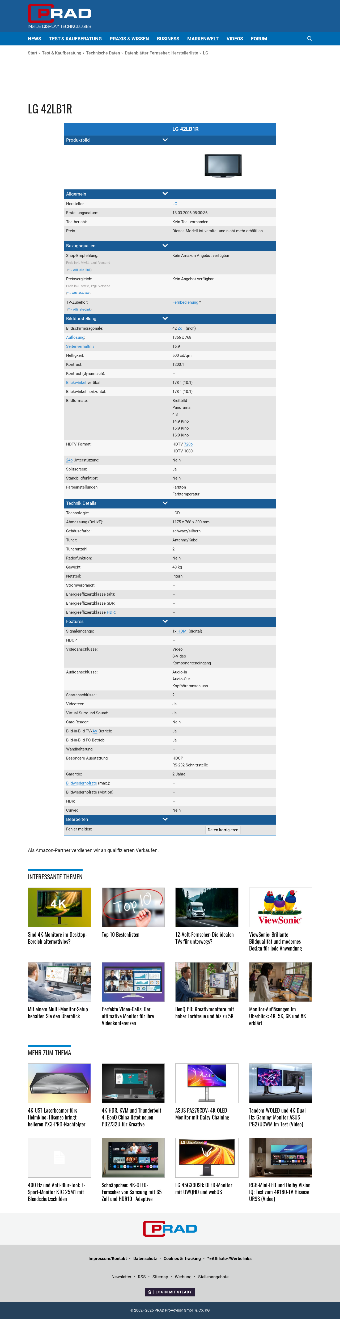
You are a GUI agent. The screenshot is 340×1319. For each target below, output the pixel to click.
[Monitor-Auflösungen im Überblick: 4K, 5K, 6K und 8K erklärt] (280, 982)
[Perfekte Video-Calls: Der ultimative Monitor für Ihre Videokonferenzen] (133, 982)
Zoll (181, 328)
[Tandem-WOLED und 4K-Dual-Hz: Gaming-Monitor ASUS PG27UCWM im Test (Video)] (280, 1083)
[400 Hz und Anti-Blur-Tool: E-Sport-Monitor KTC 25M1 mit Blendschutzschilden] (59, 1158)
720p (188, 444)
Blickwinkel (76, 382)
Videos (235, 38)
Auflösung (75, 337)
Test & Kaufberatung (75, 38)
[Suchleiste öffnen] (309, 38)
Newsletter (121, 1276)
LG (174, 203)
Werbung (183, 1276)
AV (94, 731)
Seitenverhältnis (80, 346)
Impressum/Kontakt (107, 1258)
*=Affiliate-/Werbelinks (229, 1258)
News (34, 38)
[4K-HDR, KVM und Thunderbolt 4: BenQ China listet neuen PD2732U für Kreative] (133, 1083)
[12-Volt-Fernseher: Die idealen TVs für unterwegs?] (207, 907)
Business (168, 38)
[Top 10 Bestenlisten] (133, 907)
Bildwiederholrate (81, 783)
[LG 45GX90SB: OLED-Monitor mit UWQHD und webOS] (207, 1158)
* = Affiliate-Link (79, 270)
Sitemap (160, 1276)
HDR (111, 612)
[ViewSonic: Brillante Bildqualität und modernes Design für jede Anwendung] (280, 907)
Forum (259, 38)
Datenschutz (145, 1258)
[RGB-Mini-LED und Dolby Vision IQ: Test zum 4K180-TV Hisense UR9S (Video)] (280, 1158)
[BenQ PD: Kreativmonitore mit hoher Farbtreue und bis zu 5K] (207, 982)
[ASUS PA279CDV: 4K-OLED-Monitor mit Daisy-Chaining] (207, 1083)
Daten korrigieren (223, 830)
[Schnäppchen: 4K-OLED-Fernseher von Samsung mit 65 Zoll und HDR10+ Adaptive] (133, 1158)
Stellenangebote (213, 1276)
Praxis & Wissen (129, 38)
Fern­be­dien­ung (185, 302)
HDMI (182, 631)
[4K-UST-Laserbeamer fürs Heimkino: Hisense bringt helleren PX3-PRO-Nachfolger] (59, 1083)
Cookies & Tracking (182, 1258)
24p (69, 460)
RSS (142, 1276)
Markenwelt (203, 38)
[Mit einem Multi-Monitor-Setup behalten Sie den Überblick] (59, 982)
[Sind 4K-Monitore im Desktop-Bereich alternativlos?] (59, 907)
